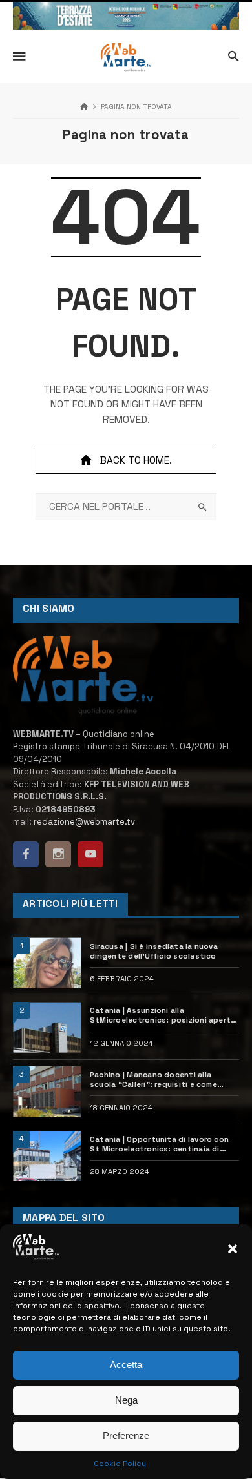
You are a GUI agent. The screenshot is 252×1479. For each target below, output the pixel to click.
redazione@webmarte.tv (84, 821)
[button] (232, 1248)
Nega (126, 1400)
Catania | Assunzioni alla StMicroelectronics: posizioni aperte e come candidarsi (162, 1015)
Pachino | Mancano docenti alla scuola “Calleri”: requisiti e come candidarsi (153, 1080)
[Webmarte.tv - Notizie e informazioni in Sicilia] (126, 57)
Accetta (126, 1364)
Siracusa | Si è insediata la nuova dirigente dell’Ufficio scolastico (154, 951)
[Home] (84, 107)
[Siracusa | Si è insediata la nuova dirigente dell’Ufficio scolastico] (47, 962)
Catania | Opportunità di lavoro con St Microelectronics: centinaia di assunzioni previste (159, 1144)
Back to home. (136, 460)
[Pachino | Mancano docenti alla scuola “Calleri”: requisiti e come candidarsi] (47, 1091)
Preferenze (126, 1435)
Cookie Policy (120, 1463)
